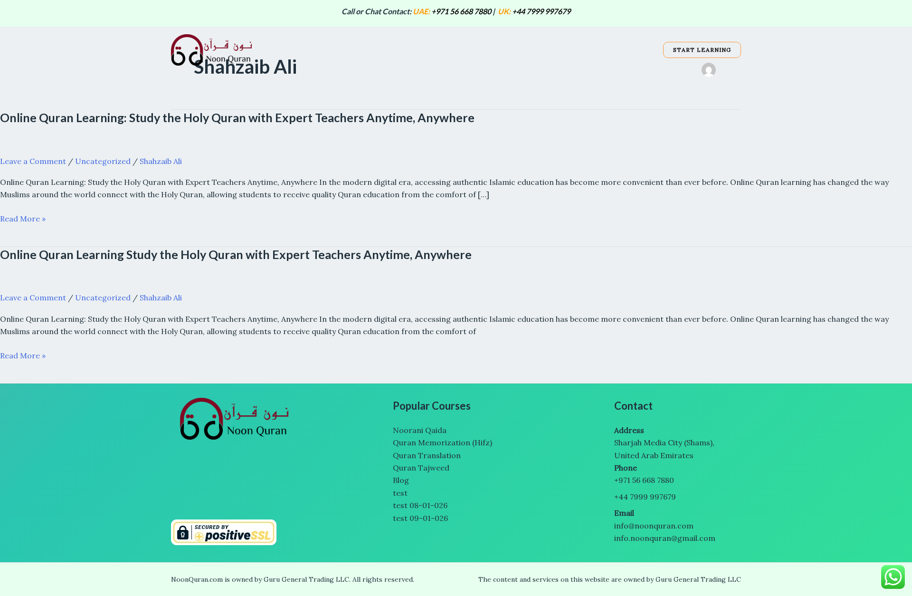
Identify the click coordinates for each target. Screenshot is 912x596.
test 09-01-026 (420, 518)
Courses (415, 49)
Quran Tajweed (421, 467)
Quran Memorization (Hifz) (442, 442)
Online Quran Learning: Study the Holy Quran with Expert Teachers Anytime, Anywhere (237, 117)
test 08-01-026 (420, 505)
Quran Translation (428, 455)
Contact (549, 49)
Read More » (23, 218)
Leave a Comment (33, 161)
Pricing (465, 49)
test (400, 493)
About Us (507, 49)
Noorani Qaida (419, 430)
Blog (585, 49)
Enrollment (626, 49)
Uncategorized (103, 161)
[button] (433, 50)
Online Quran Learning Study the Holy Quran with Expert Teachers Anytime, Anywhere (236, 254)
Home (377, 49)
